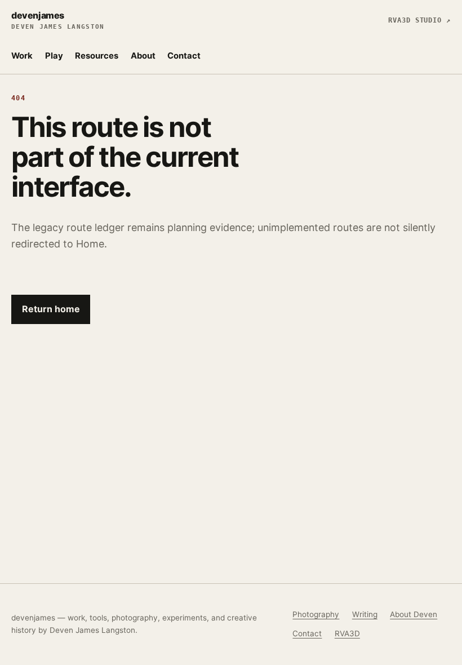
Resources (96, 56)
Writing (364, 614)
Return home (51, 308)
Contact (184, 56)
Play (54, 56)
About (143, 56)
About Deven (413, 614)
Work (22, 56)
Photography (315, 614)
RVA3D (347, 633)
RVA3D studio (419, 20)
